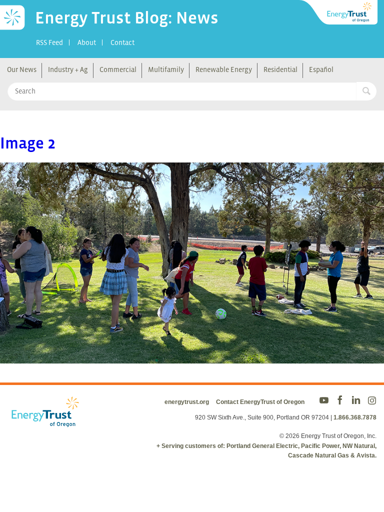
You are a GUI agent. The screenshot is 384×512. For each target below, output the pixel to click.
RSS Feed (49, 42)
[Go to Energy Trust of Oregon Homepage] (339, 12)
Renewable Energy (224, 70)
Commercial (118, 70)
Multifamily (166, 70)
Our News (21, 70)
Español (321, 70)
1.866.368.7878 (355, 417)
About (87, 42)
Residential (281, 70)
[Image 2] (192, 356)
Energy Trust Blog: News (126, 17)
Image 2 (28, 143)
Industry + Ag (68, 70)
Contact (122, 42)
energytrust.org (186, 402)
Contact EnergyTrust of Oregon (260, 402)
